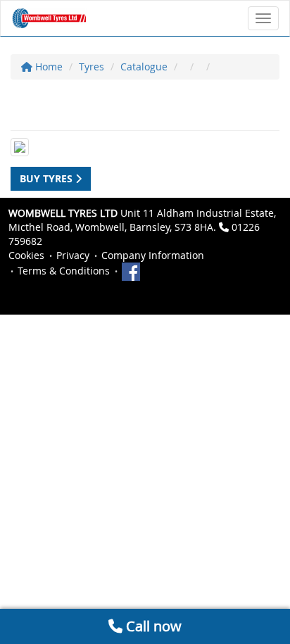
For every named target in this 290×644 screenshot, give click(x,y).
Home (47, 66)
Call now (152, 626)
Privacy (72, 255)
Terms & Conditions (64, 270)
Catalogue (144, 66)
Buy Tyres (47, 178)
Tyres (91, 66)
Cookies (26, 255)
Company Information (152, 255)
